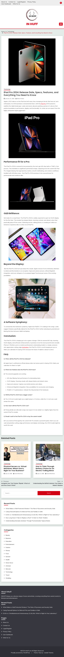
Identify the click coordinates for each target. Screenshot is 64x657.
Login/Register (21, 2)
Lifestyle (8, 566)
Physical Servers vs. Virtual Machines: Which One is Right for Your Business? (15, 468)
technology (25, 347)
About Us (4, 2)
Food (7, 553)
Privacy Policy (31, 2)
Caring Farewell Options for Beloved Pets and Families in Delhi (24, 511)
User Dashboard (6, 4)
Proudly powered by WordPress (20, 653)
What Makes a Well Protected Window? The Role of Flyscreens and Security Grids (30, 508)
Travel (7, 575)
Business (8, 538)
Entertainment (10, 544)
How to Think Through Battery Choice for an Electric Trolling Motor (45, 468)
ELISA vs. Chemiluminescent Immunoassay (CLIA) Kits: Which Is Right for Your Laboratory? (33, 515)
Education (9, 541)
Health (8, 559)
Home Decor (9, 563)
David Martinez (18, 473)
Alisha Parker (20, 98)
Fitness (8, 550)
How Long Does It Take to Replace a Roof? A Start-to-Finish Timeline (27, 518)
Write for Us (16, 4)
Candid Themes (48, 653)
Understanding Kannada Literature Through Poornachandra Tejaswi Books (28, 521)
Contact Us (12, 2)
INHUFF (3, 596)
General (8, 556)
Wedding (8, 578)
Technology (7, 89)
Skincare (8, 569)
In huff (32, 24)
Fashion (8, 547)
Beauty (8, 535)
